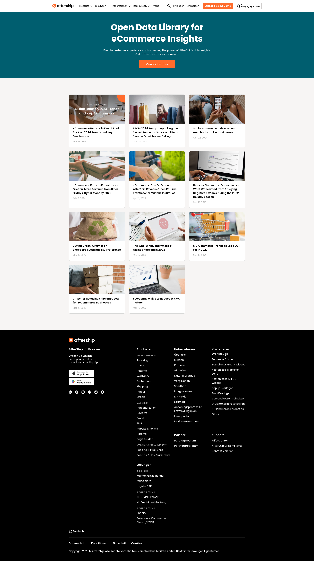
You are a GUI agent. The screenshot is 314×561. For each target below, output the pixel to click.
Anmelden (193, 6)
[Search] (169, 6)
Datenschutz (77, 543)
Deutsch (78, 531)
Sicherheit (119, 543)
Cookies (136, 543)
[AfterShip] (63, 6)
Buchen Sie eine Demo (218, 6)
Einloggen (178, 6)
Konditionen (99, 543)
